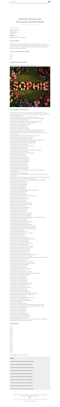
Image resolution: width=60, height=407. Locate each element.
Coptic (22, 394)
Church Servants (13, 1)
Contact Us (25, 399)
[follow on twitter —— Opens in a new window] (24, 355)
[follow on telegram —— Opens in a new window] (26, 355)
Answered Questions (16, 394)
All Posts (13, 3)
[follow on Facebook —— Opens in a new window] (23, 355)
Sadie (11, 336)
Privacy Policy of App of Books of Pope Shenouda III (37, 399)
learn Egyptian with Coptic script (36, 394)
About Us (20, 399)
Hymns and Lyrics (27, 394)
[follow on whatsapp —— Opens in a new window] (27, 355)
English (49, 1)
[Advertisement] (30, 10)
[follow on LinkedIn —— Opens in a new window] (21, 355)
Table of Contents (14, 27)
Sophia (39, 45)
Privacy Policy (15, 399)
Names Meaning (18, 3)
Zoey (11, 348)
